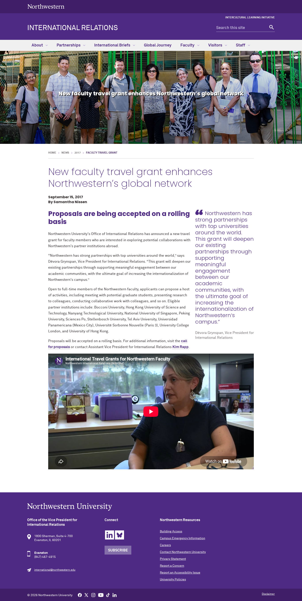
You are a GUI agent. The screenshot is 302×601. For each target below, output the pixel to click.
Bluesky (119, 534)
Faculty (187, 45)
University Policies (173, 579)
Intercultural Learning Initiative (250, 17)
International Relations (72, 28)
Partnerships (69, 45)
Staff (241, 45)
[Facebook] (80, 594)
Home (52, 153)
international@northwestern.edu (54, 570)
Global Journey (158, 45)
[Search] (271, 28)
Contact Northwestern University (183, 552)
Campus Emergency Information (182, 538)
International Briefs (112, 45)
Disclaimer (268, 594)
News (65, 153)
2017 (78, 153)
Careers (165, 545)
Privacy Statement (173, 559)
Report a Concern (172, 565)
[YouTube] (100, 594)
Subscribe (118, 550)
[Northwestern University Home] (46, 6)
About (38, 45)
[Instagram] (93, 594)
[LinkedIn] (115, 594)
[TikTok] (108, 594)
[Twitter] (86, 594)
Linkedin (109, 534)
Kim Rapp (180, 347)
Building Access (171, 531)
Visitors (215, 45)
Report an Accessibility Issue (180, 572)
